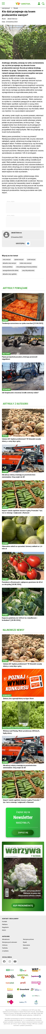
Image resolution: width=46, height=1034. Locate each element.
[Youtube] (15, 961)
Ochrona (4, 945)
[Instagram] (9, 961)
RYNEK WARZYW (31, 259)
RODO (4, 930)
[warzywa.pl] (23, 3)
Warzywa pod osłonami (9, 942)
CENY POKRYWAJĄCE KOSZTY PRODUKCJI (26, 267)
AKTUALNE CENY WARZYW (9, 263)
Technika (5, 948)
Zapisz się (23, 832)
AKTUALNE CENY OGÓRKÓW (9, 274)
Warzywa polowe (28, 939)
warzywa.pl (6, 8)
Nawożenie (26, 945)
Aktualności (6, 939)
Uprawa (25, 948)
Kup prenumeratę (23, 905)
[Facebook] (28, 243)
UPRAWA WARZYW (18, 259)
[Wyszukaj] (43, 3)
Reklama (4, 924)
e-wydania (5, 951)
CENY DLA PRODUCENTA (28, 270)
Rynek (16, 8)
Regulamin (5, 927)
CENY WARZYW (6, 259)
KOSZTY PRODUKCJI (7, 267)
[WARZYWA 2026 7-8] (23, 872)
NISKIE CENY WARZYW (25, 263)
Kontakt (4, 921)
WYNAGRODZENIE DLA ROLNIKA (10, 270)
